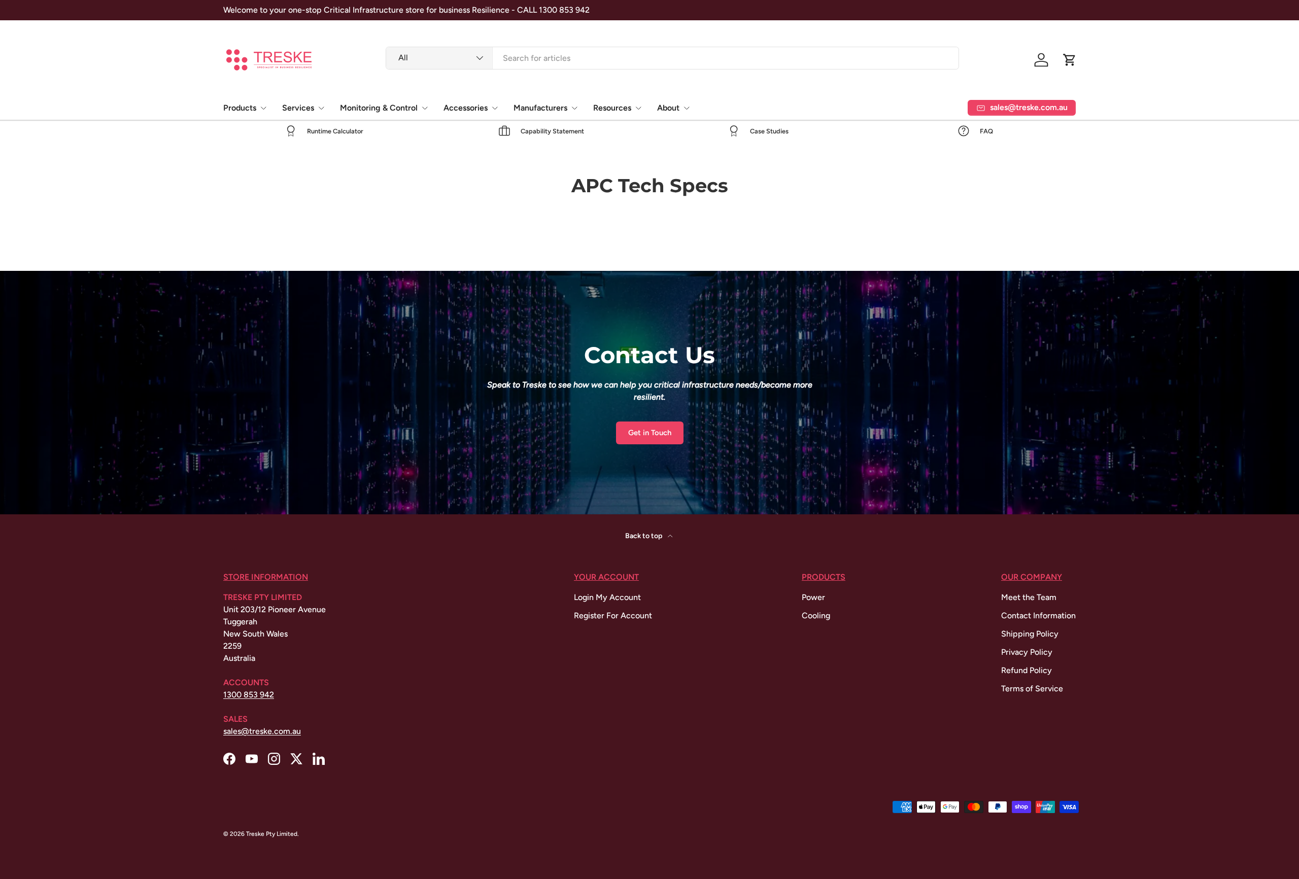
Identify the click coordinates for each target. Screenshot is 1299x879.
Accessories (465, 108)
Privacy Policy (1026, 652)
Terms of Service (1032, 688)
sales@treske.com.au (262, 731)
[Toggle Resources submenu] (638, 108)
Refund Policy (1026, 670)
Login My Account (607, 597)
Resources (612, 108)
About (668, 108)
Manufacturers (540, 108)
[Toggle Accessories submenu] (495, 108)
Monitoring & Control (379, 108)
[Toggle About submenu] (686, 108)
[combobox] (672, 58)
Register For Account (613, 615)
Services (298, 108)
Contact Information (1038, 615)
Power (813, 597)
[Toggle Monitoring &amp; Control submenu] (425, 108)
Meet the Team (1028, 597)
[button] (1069, 60)
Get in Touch (649, 432)
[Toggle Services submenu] (321, 108)
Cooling (816, 615)
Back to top (644, 536)
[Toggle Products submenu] (263, 108)
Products (239, 108)
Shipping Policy (1029, 634)
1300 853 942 (248, 694)
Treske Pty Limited (271, 833)
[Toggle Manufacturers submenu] (574, 108)
